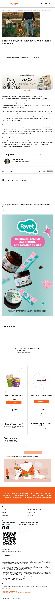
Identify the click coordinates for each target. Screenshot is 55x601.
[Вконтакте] (20, 528)
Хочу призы (14, 402)
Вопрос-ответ (32, 512)
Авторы (30, 518)
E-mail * (5, 444)
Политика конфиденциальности (10, 591)
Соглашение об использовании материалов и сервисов (16, 592)
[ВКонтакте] (48, 171)
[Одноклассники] (50, 171)
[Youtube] (24, 528)
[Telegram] (52, 171)
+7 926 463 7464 (18, 579)
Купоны (4, 512)
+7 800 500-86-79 (45, 3)
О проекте (5, 515)
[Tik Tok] (24, 532)
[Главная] (13, 3)
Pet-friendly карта (7, 518)
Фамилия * (6, 450)
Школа (4, 509)
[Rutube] (28, 532)
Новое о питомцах (33, 507)
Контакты (30, 515)
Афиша (4, 507)
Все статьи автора (45, 154)
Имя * (25, 444)
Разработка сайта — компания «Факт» (11, 598)
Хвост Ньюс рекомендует (35, 509)
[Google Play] (7, 527)
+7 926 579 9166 (22, 578)
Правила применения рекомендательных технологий (15, 593)
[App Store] (3, 527)
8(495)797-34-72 (11, 569)
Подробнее (41, 401)
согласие (11, 456)
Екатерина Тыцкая (17, 159)
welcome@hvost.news (32, 576)
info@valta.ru (38, 569)
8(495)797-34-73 (20, 569)
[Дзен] (20, 532)
